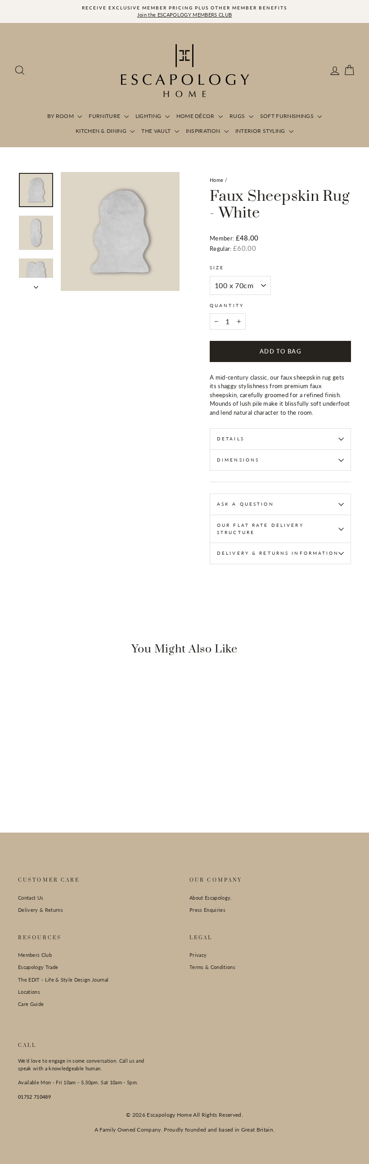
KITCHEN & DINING (102, 130)
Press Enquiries (207, 910)
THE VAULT (156, 130)
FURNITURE (105, 116)
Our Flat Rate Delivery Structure (260, 528)
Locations (29, 992)
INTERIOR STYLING (261, 130)
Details (230, 438)
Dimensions (238, 459)
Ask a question (245, 504)
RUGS (238, 116)
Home (216, 180)
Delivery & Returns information (278, 553)
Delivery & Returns (40, 910)
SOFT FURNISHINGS (287, 116)
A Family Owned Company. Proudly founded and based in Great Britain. (184, 1129)
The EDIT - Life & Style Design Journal (63, 980)
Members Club (35, 955)
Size (217, 267)
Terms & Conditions (212, 967)
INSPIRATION (204, 130)
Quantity (227, 305)
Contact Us (30, 898)
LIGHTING (149, 116)
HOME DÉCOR (196, 116)
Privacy (198, 955)
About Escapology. (210, 898)
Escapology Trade (38, 967)
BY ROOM (61, 116)
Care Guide (31, 1004)
